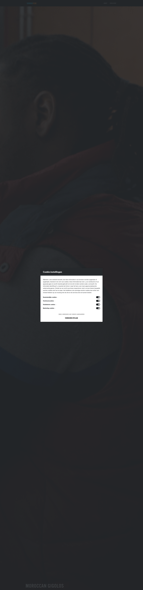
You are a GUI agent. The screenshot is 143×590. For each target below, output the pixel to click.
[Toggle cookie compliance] (98, 301)
